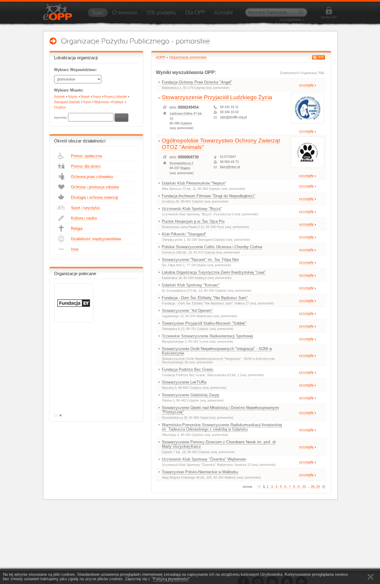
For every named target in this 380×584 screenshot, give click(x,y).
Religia (77, 228)
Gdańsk (59, 96)
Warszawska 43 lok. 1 (223, 375)
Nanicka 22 (243, 464)
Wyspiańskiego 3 (174, 341)
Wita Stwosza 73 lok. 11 (179, 188)
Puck (220, 227)
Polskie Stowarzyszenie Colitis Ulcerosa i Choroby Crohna (212, 247)
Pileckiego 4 (170, 435)
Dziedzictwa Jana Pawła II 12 (183, 227)
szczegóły (306, 85)
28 (312, 486)
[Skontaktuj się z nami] (223, 14)
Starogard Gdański (67, 101)
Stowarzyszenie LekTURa (184, 382)
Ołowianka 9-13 (173, 328)
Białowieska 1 (171, 87)
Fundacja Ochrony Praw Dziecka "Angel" (197, 82)
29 (318, 486)
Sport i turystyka (85, 208)
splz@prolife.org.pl (233, 117)
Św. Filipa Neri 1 (173, 265)
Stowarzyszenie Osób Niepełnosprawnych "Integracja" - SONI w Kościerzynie (217, 350)
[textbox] (91, 117)
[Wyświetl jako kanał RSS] (319, 57)
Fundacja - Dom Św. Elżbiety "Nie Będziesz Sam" (205, 298)
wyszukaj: (61, 117)
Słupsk (85, 96)
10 (304, 486)
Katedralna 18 (172, 278)
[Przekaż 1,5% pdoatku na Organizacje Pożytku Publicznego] (161, 14)
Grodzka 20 (170, 201)
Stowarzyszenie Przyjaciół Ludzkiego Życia (217, 97)
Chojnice (60, 107)
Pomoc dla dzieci (86, 166)
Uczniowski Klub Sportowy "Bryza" (192, 208)
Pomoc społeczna (86, 156)
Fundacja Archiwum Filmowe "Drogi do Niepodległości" (208, 196)
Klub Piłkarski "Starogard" (184, 234)
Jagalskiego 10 (172, 316)
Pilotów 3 (168, 400)
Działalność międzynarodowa (96, 239)
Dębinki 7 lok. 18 (174, 452)
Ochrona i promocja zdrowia (95, 187)
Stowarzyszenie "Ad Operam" (187, 310)
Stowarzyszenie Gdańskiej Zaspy (190, 395)
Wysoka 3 (169, 387)
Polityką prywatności (171, 579)
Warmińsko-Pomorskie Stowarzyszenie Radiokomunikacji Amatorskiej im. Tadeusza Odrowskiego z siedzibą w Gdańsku (222, 427)
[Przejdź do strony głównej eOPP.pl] (97, 14)
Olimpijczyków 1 (173, 239)
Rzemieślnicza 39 (174, 417)
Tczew (87, 101)
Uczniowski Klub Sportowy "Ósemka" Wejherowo (204, 459)
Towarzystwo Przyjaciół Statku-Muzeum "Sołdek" (204, 323)
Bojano (185, 168)
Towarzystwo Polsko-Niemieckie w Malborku (200, 472)
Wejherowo (101, 101)
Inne (74, 249)
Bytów (201, 265)
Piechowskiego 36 (175, 362)
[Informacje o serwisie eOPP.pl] (124, 14)
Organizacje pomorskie (188, 57)
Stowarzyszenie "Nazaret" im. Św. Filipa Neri (200, 259)
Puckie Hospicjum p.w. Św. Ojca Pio (193, 221)
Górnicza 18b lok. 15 (177, 252)
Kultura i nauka (84, 218)
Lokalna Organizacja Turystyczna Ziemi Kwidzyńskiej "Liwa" (214, 272)
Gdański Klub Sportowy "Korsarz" (191, 285)
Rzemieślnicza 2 (181, 163)
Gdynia (72, 96)
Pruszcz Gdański (115, 96)
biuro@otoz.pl (230, 167)
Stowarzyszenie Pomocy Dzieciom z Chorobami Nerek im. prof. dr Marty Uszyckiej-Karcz (219, 444)
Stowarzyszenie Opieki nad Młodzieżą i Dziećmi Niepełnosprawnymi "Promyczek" (220, 409)
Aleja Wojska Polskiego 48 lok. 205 (187, 477)
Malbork (230, 477)
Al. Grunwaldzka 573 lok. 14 (182, 290)
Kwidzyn (118, 101)
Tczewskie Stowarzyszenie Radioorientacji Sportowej (207, 336)
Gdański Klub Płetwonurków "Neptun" (194, 183)
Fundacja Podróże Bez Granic (187, 369)
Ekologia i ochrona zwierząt (94, 197)
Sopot (97, 96)
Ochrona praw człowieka (92, 176)
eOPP (160, 57)
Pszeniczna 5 (223, 214)
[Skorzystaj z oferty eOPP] (195, 14)
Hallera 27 (242, 303)
